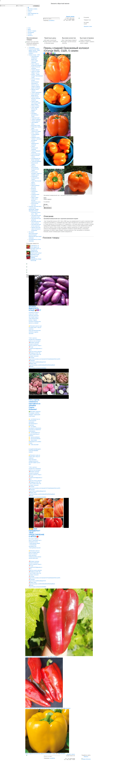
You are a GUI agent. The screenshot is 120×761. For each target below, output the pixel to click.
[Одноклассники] (46, 53)
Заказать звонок (70, 16)
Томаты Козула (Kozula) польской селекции (35, 98)
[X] (48, 53)
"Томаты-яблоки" (35, 69)
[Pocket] (49, 53)
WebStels (86, 756)
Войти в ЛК (30, 15)
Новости (30, 10)
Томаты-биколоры (35, 154)
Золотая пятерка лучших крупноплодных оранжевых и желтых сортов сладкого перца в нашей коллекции (35, 83)
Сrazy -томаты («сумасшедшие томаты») (35, 134)
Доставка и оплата (32, 9)
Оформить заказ (88, 26)
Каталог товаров (32, 31)
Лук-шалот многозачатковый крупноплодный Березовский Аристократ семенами (35, 235)
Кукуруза (33, 188)
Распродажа (31, 32)
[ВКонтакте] (44, 53)
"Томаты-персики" (35, 120)
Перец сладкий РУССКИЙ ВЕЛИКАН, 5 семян (36, 656)
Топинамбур (32, 47)
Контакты (30, 35)
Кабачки (33, 184)
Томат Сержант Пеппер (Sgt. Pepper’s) (35, 109)
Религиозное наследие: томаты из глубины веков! (36, 173)
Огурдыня (33, 190)
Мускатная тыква (35, 125)
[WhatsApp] (53, 53)
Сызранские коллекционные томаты (35, 178)
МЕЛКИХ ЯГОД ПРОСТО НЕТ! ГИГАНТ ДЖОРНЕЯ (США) (36, 253)
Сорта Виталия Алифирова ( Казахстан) (35, 58)
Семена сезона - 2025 (34, 54)
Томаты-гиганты (35, 105)
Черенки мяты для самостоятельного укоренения (35, 229)
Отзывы (30, 34)
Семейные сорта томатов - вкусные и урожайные (36, 139)
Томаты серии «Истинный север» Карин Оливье (36, 103)
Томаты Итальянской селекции (34, 148)
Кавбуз (33, 111)
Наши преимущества (33, 13)
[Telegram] (55, 53)
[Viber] (51, 53)
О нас (29, 28)
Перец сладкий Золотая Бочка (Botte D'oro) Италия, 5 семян (40, 753)
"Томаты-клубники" (36, 119)
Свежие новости (32, 243)
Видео (29, 29)
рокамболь (51, 20)
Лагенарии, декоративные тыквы (34, 115)
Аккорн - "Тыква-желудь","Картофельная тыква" (37, 76)
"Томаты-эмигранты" (36, 92)
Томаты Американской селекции (35, 143)
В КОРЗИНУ (48, 207)
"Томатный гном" (35, 117)
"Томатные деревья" (36, 161)
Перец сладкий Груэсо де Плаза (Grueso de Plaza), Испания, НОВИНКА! (43, 708)
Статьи (29, 12)
